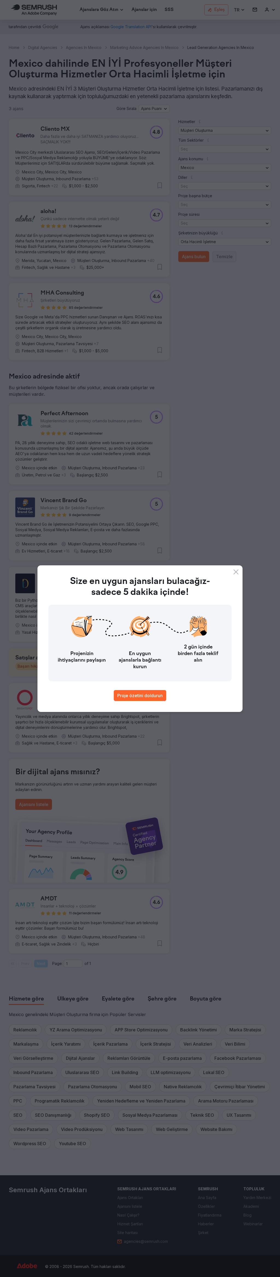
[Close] (236, 571)
